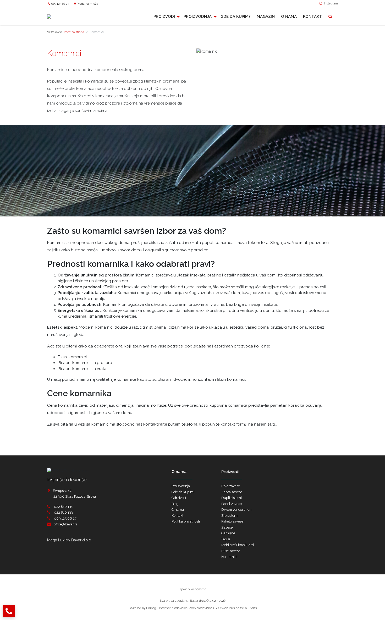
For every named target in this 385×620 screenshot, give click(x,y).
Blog (175, 504)
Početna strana (74, 32)
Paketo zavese (232, 521)
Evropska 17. (62, 491)
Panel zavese (231, 504)
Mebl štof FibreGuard (237, 545)
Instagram (330, 3)
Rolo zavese (230, 486)
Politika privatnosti (186, 521)
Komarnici (229, 557)
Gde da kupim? (235, 16)
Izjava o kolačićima (192, 589)
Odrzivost (179, 498)
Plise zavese (230, 551)
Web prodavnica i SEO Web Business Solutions (223, 608)
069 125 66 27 (60, 4)
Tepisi (225, 539)
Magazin (266, 16)
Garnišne (228, 533)
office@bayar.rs (65, 524)
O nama (289, 16)
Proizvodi (164, 16)
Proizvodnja (198, 16)
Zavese (227, 527)
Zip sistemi (229, 516)
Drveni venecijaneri (236, 510)
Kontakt (312, 16)
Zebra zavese (231, 492)
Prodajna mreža (87, 4)
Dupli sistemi (231, 498)
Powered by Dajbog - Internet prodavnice (158, 608)
